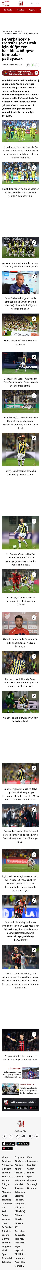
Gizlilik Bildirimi (21, 1254)
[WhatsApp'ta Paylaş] (33, 65)
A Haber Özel (8, 1164)
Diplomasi (20, 1195)
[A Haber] (20, 3)
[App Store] (9, 1108)
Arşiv (17, 1246)
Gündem (20, 10)
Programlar (21, 1157)
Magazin (6, 1191)
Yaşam (32, 10)
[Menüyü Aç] (37, 3)
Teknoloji (6, 1199)
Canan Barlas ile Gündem (21, 1176)
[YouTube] (24, 1136)
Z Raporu (19, 1215)
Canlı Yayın (7, 1161)
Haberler (5, 31)
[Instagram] (17, 1136)
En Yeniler (8, 10)
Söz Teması (20, 1199)
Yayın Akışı (20, 1250)
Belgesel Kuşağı (21, 1191)
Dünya (5, 1184)
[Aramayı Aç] (32, 3)
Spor (4, 1188)
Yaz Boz (19, 1164)
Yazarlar (6, 1219)
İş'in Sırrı (19, 1207)
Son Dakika (8, 1176)
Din (3, 1207)
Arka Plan (20, 1180)
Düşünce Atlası (21, 1161)
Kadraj (18, 1168)
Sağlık (5, 1215)
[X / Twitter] (11, 1136)
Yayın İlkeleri (21, 1261)
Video (5, 1157)
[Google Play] (22, 1108)
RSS (16, 1227)
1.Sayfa (18, 1219)
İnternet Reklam (21, 1223)
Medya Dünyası (21, 1203)
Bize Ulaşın (20, 1231)
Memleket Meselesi (21, 1184)
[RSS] (36, 1136)
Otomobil (7, 1203)
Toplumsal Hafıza (21, 1172)
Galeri (5, 1223)
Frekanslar (20, 1242)
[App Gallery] (33, 1108)
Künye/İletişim (21, 1234)
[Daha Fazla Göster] (37, 65)
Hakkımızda (21, 1258)
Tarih (4, 1211)
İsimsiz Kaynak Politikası (21, 1265)
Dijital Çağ (20, 1211)
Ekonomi (6, 1172)
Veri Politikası (21, 1238)
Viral (4, 1195)
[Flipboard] (30, 1136)
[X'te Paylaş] (28, 65)
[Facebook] (4, 1136)
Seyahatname (21, 1188)
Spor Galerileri (15, 31)
